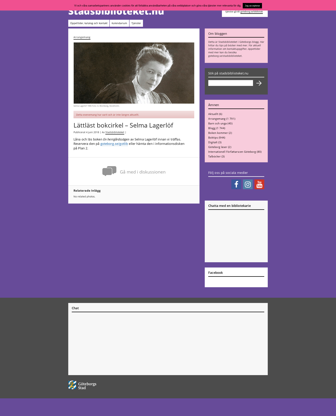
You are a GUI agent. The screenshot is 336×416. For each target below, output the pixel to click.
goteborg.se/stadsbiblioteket (225, 55)
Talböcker (214, 156)
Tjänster (136, 23)
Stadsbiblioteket (114, 132)
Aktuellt (213, 114)
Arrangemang (82, 37)
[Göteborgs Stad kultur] (91, 385)
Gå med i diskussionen (143, 172)
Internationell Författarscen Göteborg (232, 151)
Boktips (213, 137)
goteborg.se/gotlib (114, 144)
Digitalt (213, 142)
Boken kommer (218, 133)
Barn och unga (217, 123)
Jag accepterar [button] (252, 5)
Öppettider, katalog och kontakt (88, 23)
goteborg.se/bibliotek (251, 11)
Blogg (211, 128)
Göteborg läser (217, 147)
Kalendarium (119, 23)
